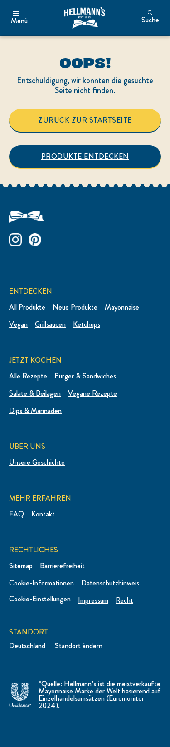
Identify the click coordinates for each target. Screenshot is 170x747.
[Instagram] (15, 237)
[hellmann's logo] (84, 18)
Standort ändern (78, 645)
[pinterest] (35, 237)
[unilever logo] (20, 693)
